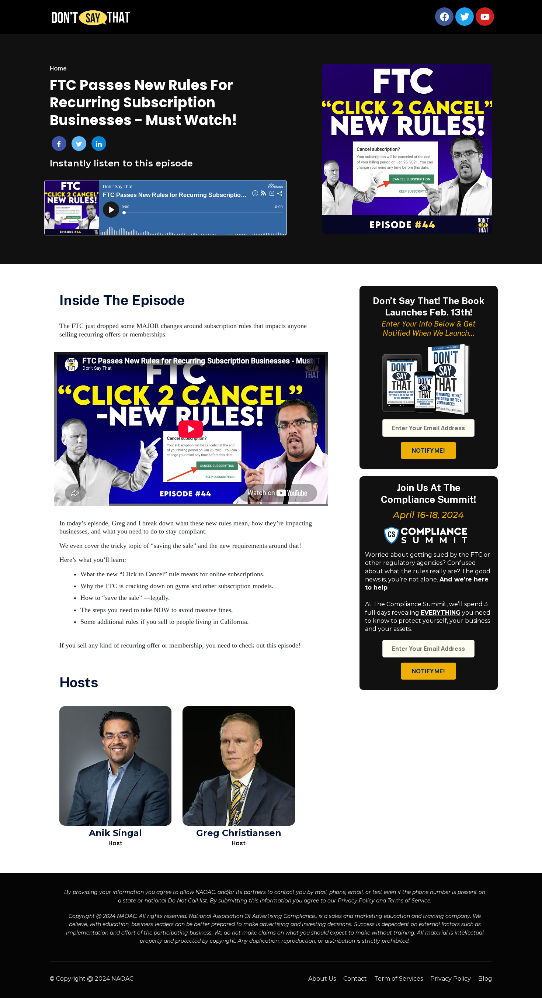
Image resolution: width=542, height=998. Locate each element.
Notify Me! (428, 450)
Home (58, 68)
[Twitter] (464, 16)
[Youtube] (485, 16)
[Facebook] (444, 16)
